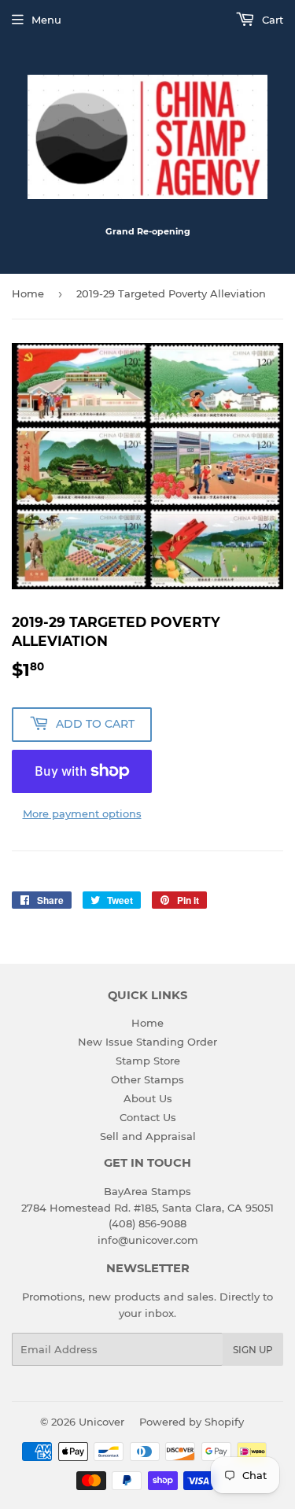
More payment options (82, 813)
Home (28, 293)
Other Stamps (147, 1079)
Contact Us (148, 1117)
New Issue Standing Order (147, 1041)
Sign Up (253, 1350)
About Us (148, 1098)
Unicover (101, 1421)
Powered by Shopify (191, 1421)
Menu (46, 19)
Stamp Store (148, 1060)
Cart (271, 19)
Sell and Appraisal (148, 1136)
